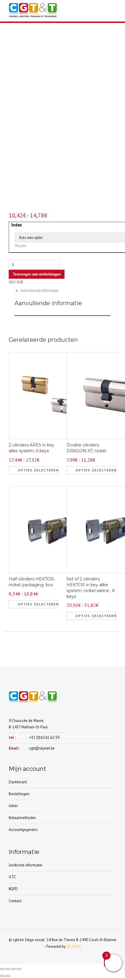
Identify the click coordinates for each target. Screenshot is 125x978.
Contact (15, 900)
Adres (13, 805)
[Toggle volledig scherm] (8, 969)
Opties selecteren (38, 470)
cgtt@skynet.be (42, 748)
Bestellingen (19, 793)
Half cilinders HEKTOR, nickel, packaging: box (32, 581)
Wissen (20, 245)
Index (16, 225)
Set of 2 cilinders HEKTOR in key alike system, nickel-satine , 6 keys (91, 587)
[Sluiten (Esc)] (19, 969)
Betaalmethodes (22, 817)
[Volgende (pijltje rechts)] (8, 976)
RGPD (13, 888)
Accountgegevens (23, 829)
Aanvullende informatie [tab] (39, 290)
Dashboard (18, 781)
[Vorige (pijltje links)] (2, 976)
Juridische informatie (25, 865)
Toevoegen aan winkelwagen (36, 274)
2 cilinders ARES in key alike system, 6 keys (31, 447)
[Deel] (13, 969)
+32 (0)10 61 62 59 (44, 737)
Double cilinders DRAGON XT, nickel (86, 447)
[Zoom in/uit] (2, 969)
